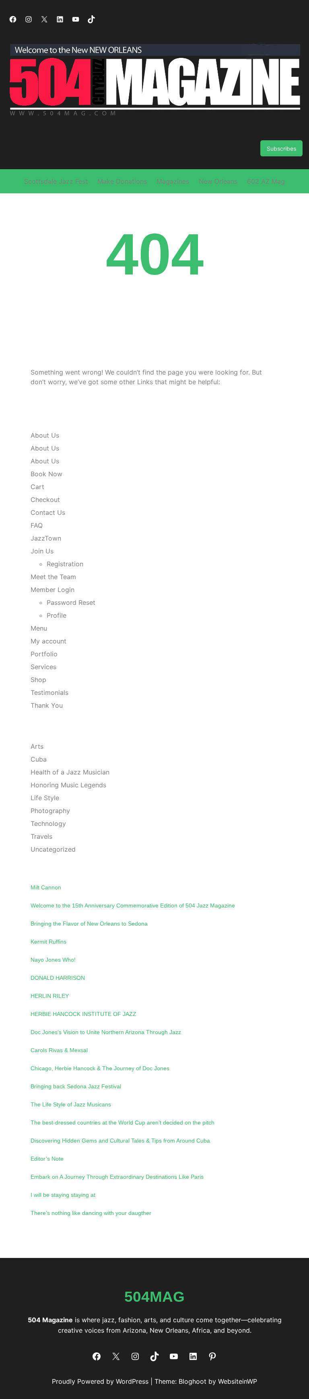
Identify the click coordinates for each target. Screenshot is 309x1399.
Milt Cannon (46, 887)
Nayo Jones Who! (53, 960)
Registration (65, 564)
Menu (39, 628)
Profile (56, 615)
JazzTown (46, 538)
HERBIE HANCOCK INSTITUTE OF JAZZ (83, 1014)
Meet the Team (53, 577)
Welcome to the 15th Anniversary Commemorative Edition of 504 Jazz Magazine (133, 905)
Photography (50, 811)
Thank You (47, 705)
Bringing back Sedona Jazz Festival (76, 1086)
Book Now (46, 474)
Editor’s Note (47, 1158)
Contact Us (48, 512)
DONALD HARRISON (58, 978)
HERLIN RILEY (50, 996)
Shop (38, 680)
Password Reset (71, 602)
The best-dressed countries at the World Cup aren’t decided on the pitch (122, 1122)
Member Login (52, 590)
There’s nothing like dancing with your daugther (91, 1213)
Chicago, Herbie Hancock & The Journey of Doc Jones (100, 1068)
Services (43, 667)
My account (48, 641)
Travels (41, 836)
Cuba (39, 759)
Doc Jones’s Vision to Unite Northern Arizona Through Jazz (106, 1032)
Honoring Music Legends (68, 785)
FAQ (37, 525)
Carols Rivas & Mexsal (59, 1050)
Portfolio (44, 654)
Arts (37, 746)
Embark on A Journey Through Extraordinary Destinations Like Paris (117, 1177)
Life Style (45, 798)
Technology (48, 823)
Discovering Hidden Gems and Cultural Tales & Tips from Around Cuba (120, 1140)
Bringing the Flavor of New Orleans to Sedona (89, 923)
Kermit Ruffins (48, 941)
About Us (45, 435)
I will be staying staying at (63, 1195)
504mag (154, 1296)
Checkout (45, 500)
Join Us (42, 551)
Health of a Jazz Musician (70, 772)
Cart (37, 487)
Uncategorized (53, 849)
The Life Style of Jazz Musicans (71, 1104)
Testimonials (49, 692)
